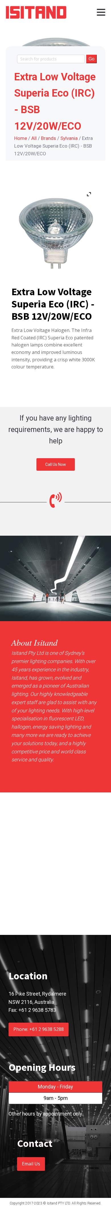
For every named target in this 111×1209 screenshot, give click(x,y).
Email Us (31, 1164)
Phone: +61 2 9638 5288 (38, 1029)
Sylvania (69, 138)
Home (20, 138)
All (34, 138)
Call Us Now (55, 464)
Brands (48, 138)
